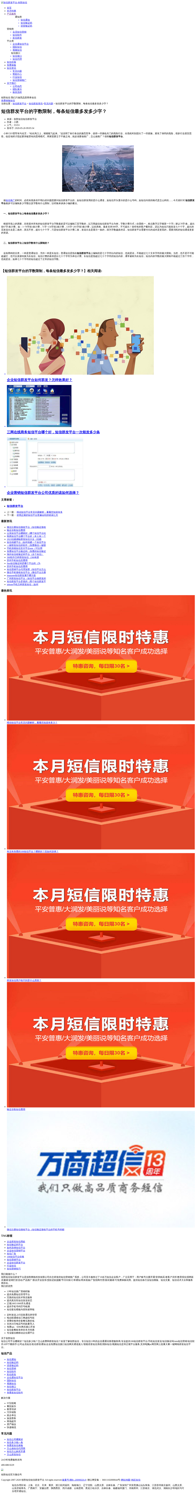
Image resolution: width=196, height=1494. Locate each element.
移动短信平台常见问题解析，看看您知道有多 (40, 512)
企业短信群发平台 (16, 1262)
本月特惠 (11, 11)
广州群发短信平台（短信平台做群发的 (26, 578)
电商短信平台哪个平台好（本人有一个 (26, 536)
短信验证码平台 (15, 1244)
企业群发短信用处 (16, 1241)
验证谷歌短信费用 (16, 530)
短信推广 (10, 200)
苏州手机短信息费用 (17, 560)
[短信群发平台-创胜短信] (14, 2)
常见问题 (48, 103)
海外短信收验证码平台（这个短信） (25, 554)
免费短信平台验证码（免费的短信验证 (26, 551)
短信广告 (11, 1253)
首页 (9, 8)
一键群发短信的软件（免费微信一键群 (26, 545)
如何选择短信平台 (16, 1247)
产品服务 (11, 14)
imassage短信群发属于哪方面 (21, 575)
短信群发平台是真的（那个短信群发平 (26, 581)
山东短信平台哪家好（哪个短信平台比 (26, 533)
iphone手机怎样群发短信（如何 (22, 584)
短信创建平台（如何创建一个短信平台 (26, 542)
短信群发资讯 (36, 103)
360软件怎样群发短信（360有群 (23, 557)
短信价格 (11, 62)
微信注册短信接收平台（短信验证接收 (26, 527)
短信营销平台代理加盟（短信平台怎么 (26, 569)
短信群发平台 (19, 103)
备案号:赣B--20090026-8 (74, 1480)
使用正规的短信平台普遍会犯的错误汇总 (37, 515)
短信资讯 (11, 68)
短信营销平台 (14, 1259)
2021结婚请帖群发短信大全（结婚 (24, 539)
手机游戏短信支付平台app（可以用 (24, 548)
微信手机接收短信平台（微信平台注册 (26, 572)
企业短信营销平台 (16, 1250)
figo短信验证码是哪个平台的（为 (23, 563)
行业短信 (11, 1265)
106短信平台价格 (15, 1256)
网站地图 (125, 1480)
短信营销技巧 (14, 1268)
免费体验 (11, 65)
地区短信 (135, 1480)
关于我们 (11, 83)
